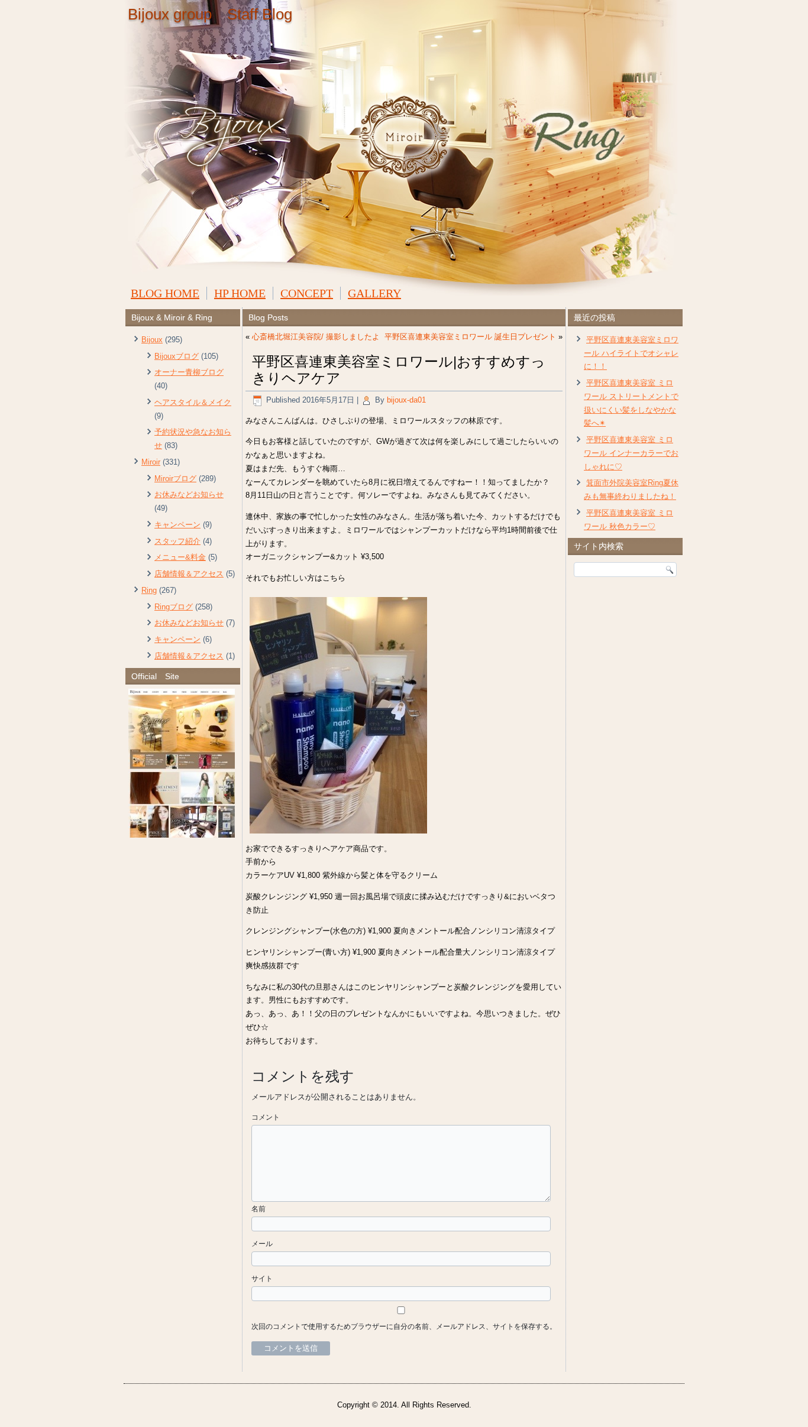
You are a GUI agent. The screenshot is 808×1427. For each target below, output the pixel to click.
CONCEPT (306, 293)
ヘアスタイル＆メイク (192, 402)
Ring (149, 590)
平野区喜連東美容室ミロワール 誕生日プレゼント (470, 336)
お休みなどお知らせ (189, 494)
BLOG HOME (165, 293)
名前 (258, 1209)
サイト (262, 1278)
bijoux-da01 (406, 399)
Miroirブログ (175, 478)
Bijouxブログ (176, 356)
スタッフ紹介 (177, 541)
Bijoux (152, 339)
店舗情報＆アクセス (189, 573)
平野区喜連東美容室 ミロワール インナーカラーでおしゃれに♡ (631, 453)
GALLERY (374, 293)
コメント (265, 1117)
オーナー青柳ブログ (189, 372)
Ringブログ (173, 606)
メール (262, 1244)
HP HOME (240, 293)
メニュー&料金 (180, 557)
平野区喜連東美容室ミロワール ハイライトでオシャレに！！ (631, 353)
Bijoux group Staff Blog (210, 14)
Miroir (150, 462)
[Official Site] (182, 763)
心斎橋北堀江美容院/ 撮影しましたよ (316, 336)
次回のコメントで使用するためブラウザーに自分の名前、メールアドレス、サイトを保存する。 (404, 1326)
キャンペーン (177, 524)
